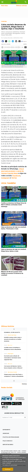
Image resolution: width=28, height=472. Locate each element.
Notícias (24, 384)
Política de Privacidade (11, 437)
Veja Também (8, 183)
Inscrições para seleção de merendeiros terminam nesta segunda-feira (12, 357)
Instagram (5, 178)
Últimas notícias (21, 5)
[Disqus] (14, 300)
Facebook (16, 176)
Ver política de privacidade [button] (9, 465)
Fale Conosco (7, 441)
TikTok (14, 178)
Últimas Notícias (7, 326)
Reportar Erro (8, 444)
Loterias (4, 21)
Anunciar (6, 433)
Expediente (6, 429)
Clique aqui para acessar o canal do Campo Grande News (12, 171)
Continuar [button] (7, 469)
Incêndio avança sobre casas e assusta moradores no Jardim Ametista (12, 339)
